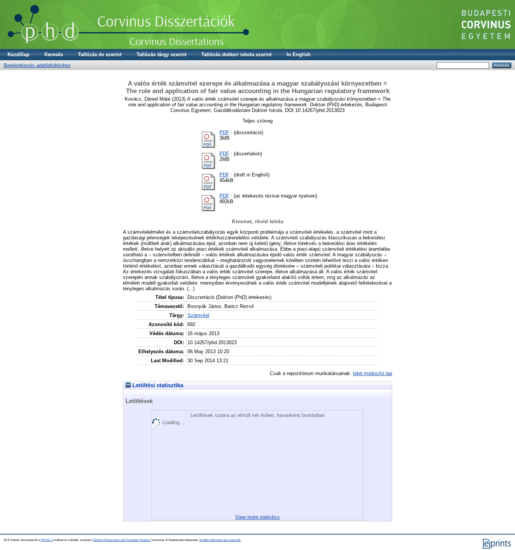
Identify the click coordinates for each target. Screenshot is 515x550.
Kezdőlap (18, 54)
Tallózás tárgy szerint (161, 54)
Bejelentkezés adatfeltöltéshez (37, 65)
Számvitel (198, 315)
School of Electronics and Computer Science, (121, 540)
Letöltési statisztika (157, 385)
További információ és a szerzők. (220, 540)
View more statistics (257, 517)
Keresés (53, 54)
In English (299, 54)
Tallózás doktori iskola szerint (236, 54)
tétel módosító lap (372, 373)
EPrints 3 (46, 540)
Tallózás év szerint (99, 54)
